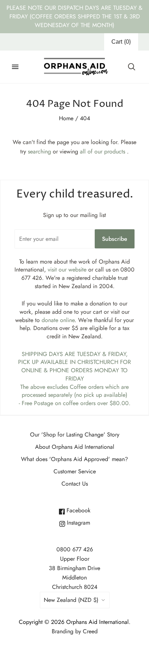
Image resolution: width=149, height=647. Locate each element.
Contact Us (74, 483)
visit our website (67, 269)
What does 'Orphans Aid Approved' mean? (74, 459)
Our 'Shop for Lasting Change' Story (74, 434)
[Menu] (15, 67)
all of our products (102, 151)
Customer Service (75, 471)
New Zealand (71, 600)
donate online (58, 320)
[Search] (131, 66)
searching (39, 151)
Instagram (77, 522)
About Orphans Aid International (74, 447)
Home (66, 118)
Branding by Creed (75, 631)
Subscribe (114, 239)
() (121, 42)
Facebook (77, 510)
